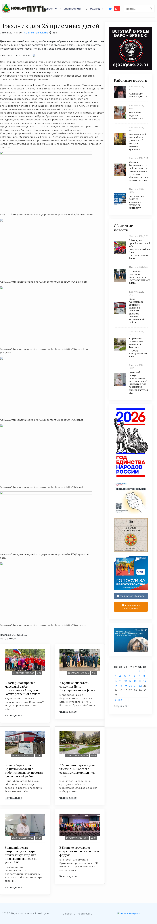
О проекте (69, 913)
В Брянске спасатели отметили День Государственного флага (77, 686)
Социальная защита (36, 32)
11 (120, 680)
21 (135, 685)
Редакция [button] (96, 8)
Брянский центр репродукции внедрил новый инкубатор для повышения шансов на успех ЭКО (21, 854)
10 (116, 680)
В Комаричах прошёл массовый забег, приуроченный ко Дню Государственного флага (23, 688)
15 (140, 680)
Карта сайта (85, 913)
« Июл (118, 699)
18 (120, 685)
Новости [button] (49, 8)
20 (130, 685)
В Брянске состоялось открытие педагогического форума (79, 851)
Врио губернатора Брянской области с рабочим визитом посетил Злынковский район (24, 770)
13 (130, 680)
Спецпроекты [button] (72, 8)
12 (125, 680)
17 (116, 685)
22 (140, 685)
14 (135, 680)
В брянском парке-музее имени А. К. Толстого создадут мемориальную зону (77, 770)
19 (125, 685)
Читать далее (13, 715)
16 (144, 680)
